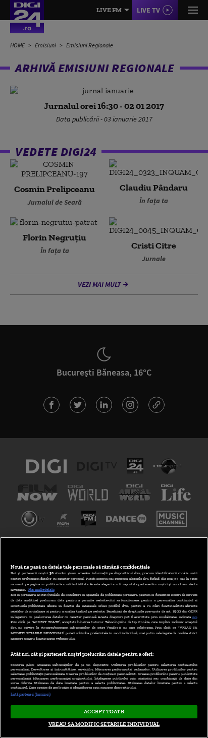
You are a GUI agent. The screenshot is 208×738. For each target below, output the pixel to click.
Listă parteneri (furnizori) (31, 694)
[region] (104, 637)
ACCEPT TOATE (104, 711)
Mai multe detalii (41, 589)
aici (194, 616)
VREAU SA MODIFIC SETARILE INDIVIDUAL (104, 723)
